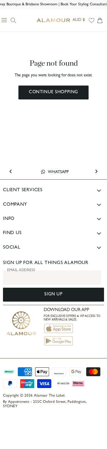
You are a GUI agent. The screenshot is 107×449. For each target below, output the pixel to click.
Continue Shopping (53, 92)
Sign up (53, 294)
